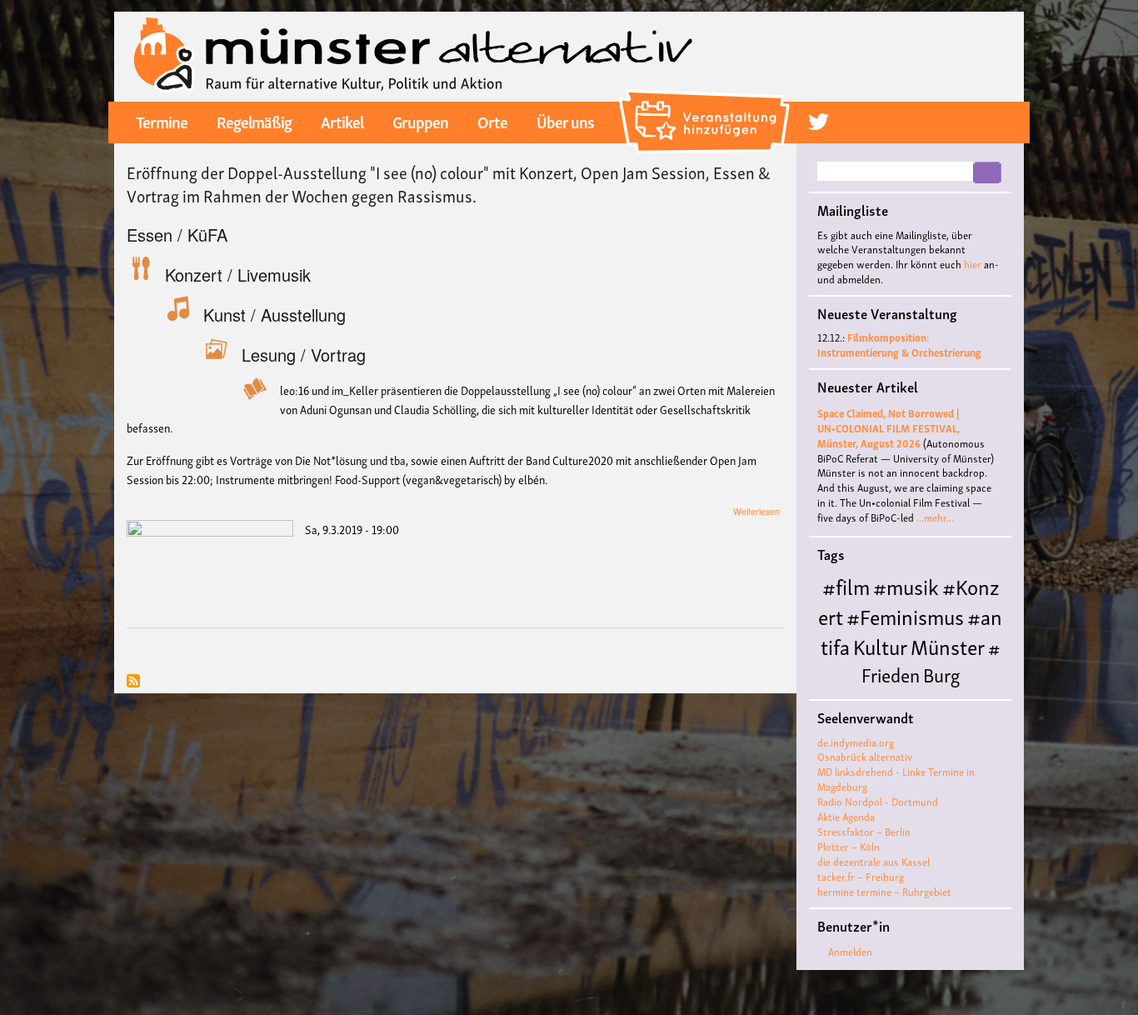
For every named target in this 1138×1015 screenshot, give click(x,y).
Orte (492, 121)
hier (972, 263)
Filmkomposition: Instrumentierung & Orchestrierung (899, 344)
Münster (948, 645)
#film (846, 585)
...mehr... (935, 517)
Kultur (880, 645)
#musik (906, 585)
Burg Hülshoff (890, 687)
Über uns (565, 121)
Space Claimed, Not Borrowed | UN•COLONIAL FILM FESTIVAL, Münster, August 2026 (888, 428)
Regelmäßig (254, 121)
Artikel (342, 121)
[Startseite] (414, 55)
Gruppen (420, 121)
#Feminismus (905, 615)
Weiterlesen (756, 511)
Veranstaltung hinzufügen (707, 95)
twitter (818, 121)
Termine (161, 121)
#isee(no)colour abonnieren (133, 682)
